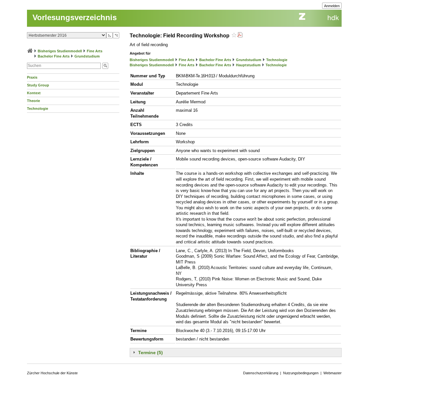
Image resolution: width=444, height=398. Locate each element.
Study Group (38, 85)
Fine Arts (94, 51)
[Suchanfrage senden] (105, 66)
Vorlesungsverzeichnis (75, 17)
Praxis (32, 77)
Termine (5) (150, 352)
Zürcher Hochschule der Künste (52, 373)
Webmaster (332, 373)
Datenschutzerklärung (260, 373)
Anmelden (332, 6)
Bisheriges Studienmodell (60, 51)
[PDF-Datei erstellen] (239, 35)
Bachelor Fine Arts (54, 56)
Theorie (33, 101)
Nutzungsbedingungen (301, 373)
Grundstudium (87, 56)
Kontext (34, 93)
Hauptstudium (248, 65)
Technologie (37, 108)
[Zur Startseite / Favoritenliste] (30, 51)
